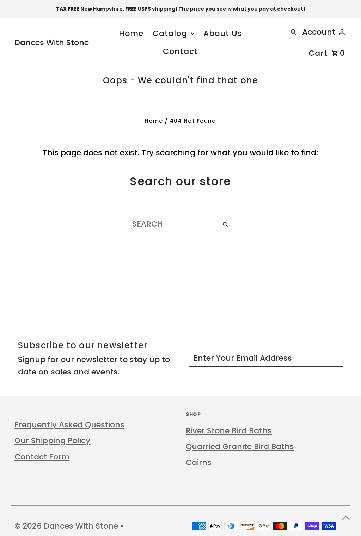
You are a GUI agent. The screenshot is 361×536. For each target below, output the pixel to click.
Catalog (170, 33)
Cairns (199, 462)
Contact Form (41, 456)
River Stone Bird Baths (229, 430)
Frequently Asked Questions (69, 424)
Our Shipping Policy (52, 440)
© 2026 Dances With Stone (67, 525)
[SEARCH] (293, 31)
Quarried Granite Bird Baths (240, 446)
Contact (180, 51)
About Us (222, 33)
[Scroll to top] (346, 517)
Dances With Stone (51, 42)
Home (131, 33)
